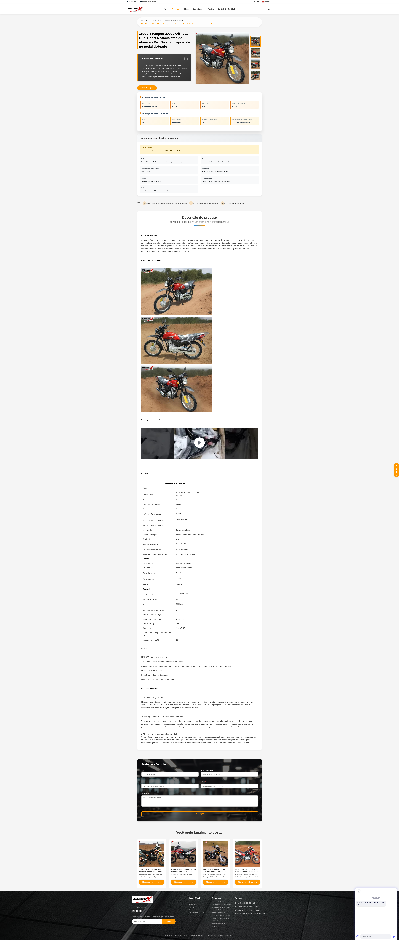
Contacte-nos (396, 470)
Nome (143, 770)
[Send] (393, 936)
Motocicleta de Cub (218, 902)
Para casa (143, 20)
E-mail (203, 782)
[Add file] (357, 936)
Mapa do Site (230, 935)
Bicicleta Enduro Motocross (221, 918)
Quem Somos (198, 9)
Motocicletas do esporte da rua (222, 904)
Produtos (175, 9)
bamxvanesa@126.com (149, 1)
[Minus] (394, 891)
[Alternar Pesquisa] (269, 9)
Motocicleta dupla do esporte (173, 20)
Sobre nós (192, 904)
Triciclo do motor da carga (220, 921)
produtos (156, 20)
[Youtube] (258, 2)
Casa (165, 9)
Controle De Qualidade (227, 9)
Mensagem (145, 793)
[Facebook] (255, 2)
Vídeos (186, 9)
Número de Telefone (148, 782)
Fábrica (211, 9)
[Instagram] (140, 911)
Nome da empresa (207, 770)
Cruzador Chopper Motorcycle (222, 915)
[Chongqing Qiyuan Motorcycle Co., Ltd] (135, 9)
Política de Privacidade (196, 913)
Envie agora (199, 814)
